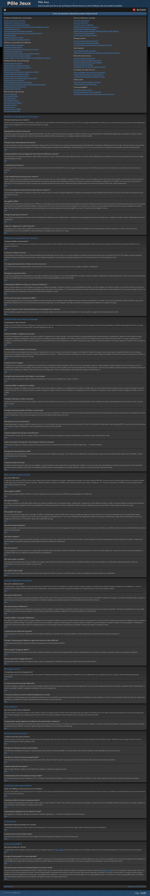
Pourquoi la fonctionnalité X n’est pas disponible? (87, 92)
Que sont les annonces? (10, 105)
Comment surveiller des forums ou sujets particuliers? (88, 74)
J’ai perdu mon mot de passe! (12, 29)
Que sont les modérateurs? (81, 23)
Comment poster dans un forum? (13, 63)
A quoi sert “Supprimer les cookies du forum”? (17, 39)
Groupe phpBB (59, 850)
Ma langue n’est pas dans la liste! (13, 51)
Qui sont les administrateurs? (82, 20)
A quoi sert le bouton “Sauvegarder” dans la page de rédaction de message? (24, 84)
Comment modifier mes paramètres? (14, 45)
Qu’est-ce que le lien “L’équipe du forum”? (85, 35)
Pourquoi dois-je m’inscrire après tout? (14, 23)
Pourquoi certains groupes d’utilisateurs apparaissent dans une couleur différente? (96, 31)
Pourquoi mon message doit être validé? (15, 87)
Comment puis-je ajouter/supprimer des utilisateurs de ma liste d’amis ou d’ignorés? (97, 53)
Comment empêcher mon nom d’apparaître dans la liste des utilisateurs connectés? (26, 27)
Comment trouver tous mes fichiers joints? (85, 84)
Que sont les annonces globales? (13, 103)
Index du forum (8, 886)
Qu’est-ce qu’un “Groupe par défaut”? (84, 33)
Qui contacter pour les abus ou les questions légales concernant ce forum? (94, 94)
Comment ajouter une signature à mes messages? (17, 68)
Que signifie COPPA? (10, 35)
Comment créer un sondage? (12, 70)
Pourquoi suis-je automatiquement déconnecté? (17, 25)
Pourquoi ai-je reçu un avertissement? (14, 80)
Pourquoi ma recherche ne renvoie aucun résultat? (87, 60)
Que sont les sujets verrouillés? (12, 109)
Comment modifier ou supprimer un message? (16, 65)
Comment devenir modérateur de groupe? (85, 29)
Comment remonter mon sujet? (12, 89)
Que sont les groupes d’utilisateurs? (83, 25)
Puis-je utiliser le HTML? (11, 96)
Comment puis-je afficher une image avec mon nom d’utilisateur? (22, 53)
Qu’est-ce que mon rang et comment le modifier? (17, 56)
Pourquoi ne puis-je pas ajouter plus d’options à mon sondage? (21, 72)
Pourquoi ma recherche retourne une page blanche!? (88, 62)
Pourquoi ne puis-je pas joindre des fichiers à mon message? (20, 78)
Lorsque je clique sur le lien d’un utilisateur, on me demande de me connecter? (27, 58)
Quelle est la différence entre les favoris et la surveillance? (89, 72)
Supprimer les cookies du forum (137, 886)
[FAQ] (134, 9)
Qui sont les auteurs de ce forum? (83, 90)
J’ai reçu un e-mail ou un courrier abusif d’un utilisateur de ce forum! (93, 45)
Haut (5, 127)
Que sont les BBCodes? (10, 94)
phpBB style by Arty (136, 893)
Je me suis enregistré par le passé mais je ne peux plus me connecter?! (23, 33)
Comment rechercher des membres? (83, 65)
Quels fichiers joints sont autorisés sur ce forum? (87, 82)
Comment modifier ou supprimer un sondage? (16, 74)
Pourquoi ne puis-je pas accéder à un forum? (16, 76)
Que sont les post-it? (9, 107)
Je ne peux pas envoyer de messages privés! (86, 41)
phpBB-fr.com (16, 892)
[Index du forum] (4, 9)
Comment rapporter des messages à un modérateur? (18, 82)
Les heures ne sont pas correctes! (13, 47)
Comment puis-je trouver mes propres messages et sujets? (90, 67)
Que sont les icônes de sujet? (12, 111)
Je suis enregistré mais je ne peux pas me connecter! (18, 31)
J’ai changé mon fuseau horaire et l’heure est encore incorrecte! (21, 49)
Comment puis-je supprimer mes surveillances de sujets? (89, 77)
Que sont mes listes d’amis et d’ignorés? (85, 51)
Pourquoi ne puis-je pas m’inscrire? (14, 37)
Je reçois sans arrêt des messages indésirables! (86, 43)
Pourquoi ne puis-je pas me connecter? (14, 20)
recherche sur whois (106, 870)
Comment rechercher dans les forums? (84, 58)
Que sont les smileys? (10, 98)
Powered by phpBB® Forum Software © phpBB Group (143, 893)
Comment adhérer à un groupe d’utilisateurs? (86, 27)
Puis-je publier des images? (11, 100)
